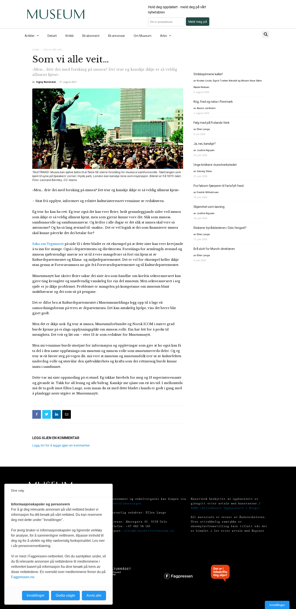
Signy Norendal (46, 81)
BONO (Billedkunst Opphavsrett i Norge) (225, 508)
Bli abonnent (90, 35)
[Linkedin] (56, 414)
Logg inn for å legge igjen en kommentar (61, 445)
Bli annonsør (116, 35)
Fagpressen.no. (23, 577)
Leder (35, 49)
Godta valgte (65, 595)
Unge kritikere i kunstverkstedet (215, 164)
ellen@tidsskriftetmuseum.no (149, 530)
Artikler (30, 35)
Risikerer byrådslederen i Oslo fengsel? (220, 228)
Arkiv (163, 35)
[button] (265, 34)
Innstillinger (277, 605)
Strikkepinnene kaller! (208, 74)
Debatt (52, 35)
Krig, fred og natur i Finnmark (213, 101)
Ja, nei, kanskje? (205, 143)
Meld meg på (197, 21)
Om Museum (142, 35)
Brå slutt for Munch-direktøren (214, 249)
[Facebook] (36, 414)
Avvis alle (93, 595)
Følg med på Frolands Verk (211, 122)
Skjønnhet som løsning (209, 206)
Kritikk (69, 35)
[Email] (66, 414)
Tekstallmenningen (125, 503)
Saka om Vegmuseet (48, 244)
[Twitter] (46, 414)
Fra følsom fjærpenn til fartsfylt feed (219, 185)
